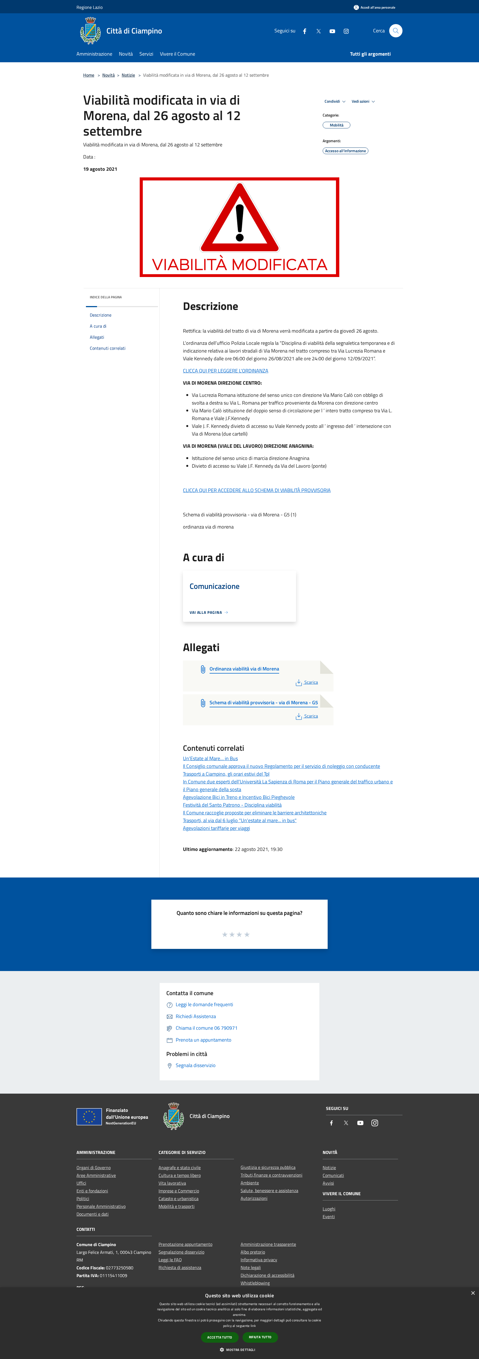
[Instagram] (344, 30)
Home (88, 75)
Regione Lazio (90, 7)
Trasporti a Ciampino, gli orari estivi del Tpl (226, 774)
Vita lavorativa (172, 1183)
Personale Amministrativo (101, 1206)
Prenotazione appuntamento (185, 1244)
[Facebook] (302, 30)
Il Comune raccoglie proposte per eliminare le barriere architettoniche (255, 812)
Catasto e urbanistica (178, 1198)
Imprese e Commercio (179, 1190)
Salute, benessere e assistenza (269, 1190)
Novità (108, 75)
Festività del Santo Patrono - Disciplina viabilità (232, 805)
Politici (83, 1198)
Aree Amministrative (96, 1175)
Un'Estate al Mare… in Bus (210, 758)
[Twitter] (316, 30)
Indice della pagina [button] (106, 297)
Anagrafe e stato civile (180, 1167)
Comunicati (333, 1175)
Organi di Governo (94, 1167)
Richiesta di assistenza (180, 1267)
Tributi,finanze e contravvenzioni (271, 1175)
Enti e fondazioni (92, 1190)
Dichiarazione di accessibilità (267, 1275)
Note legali (251, 1267)
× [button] (473, 1293)
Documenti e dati (93, 1214)
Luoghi (329, 1208)
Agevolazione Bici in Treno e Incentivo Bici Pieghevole (239, 797)
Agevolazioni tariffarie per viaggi (216, 828)
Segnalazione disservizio (181, 1252)
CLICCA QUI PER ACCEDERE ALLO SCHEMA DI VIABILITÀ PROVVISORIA (257, 490)
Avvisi (328, 1183)
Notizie (128, 75)
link (253, 1325)
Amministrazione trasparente (268, 1244)
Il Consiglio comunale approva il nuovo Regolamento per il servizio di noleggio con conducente (281, 766)
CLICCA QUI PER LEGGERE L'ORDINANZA (225, 370)
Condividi (333, 101)
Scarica (311, 682)
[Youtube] (330, 30)
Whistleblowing (255, 1283)
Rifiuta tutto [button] (260, 1337)
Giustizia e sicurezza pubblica (268, 1167)
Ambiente (250, 1182)
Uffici (81, 1183)
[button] (239, 1349)
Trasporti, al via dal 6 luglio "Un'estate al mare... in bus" (240, 820)
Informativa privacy (259, 1259)
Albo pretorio (253, 1252)
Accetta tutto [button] (219, 1337)
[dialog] (239, 1323)
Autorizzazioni (254, 1198)
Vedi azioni (361, 101)
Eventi (329, 1216)
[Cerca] (395, 30)
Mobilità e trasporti (177, 1206)
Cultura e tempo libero (180, 1175)
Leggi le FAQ (170, 1259)
